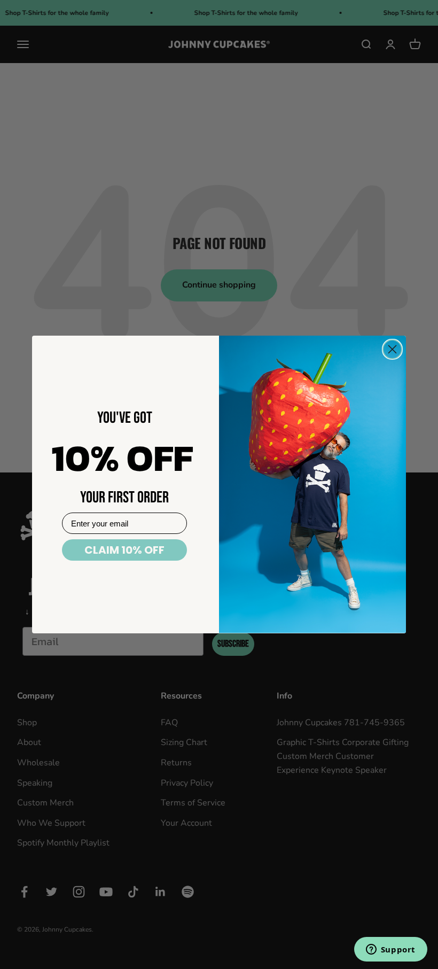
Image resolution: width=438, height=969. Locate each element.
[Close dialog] (392, 349)
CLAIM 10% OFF (124, 549)
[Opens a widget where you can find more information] (390, 950)
